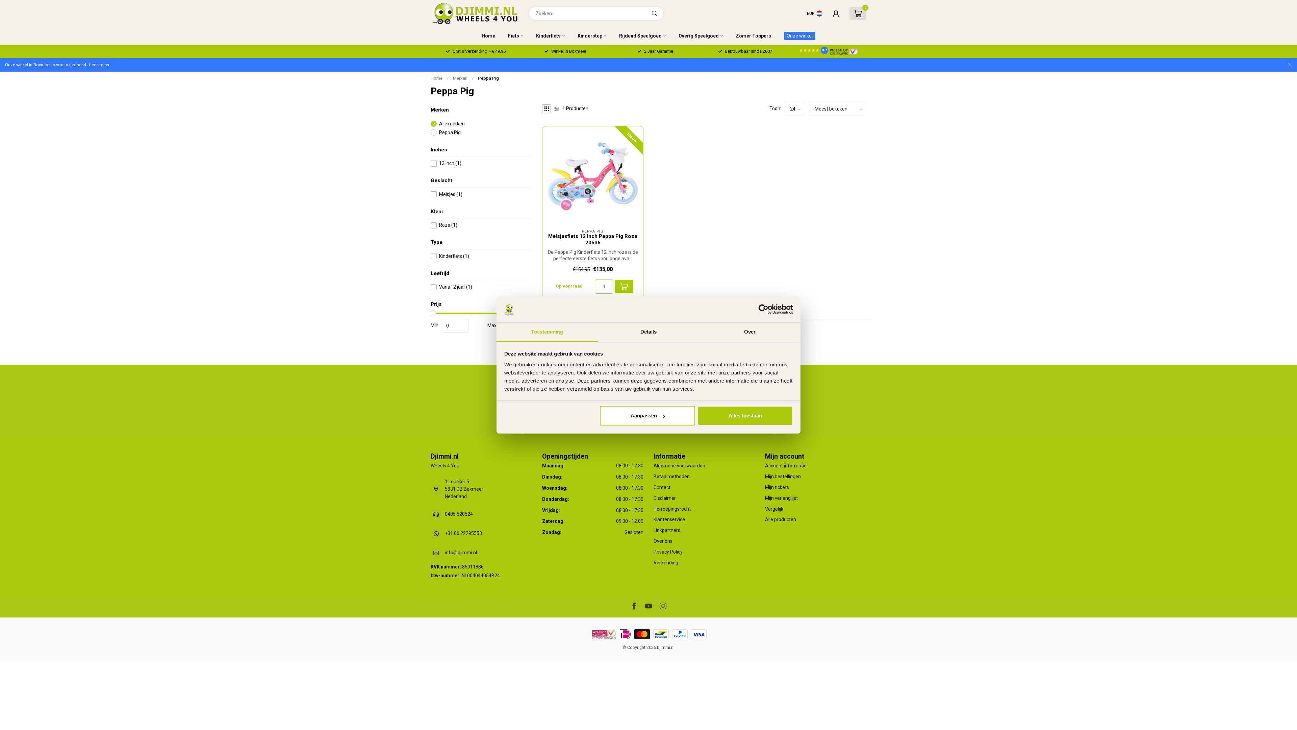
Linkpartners (667, 530)
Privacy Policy (668, 552)
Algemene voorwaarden (679, 465)
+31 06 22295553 (463, 533)
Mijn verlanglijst (781, 498)
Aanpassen (644, 415)
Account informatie (786, 465)
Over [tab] (750, 332)
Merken (460, 78)
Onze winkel (800, 36)
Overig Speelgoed (699, 36)
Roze (448, 225)
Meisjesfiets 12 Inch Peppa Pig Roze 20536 (592, 239)
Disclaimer (665, 498)
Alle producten (780, 519)
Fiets (513, 36)
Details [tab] (648, 332)
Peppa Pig (488, 78)
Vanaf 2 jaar (455, 287)
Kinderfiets (548, 36)
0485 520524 (459, 514)
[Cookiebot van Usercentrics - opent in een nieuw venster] (763, 310)
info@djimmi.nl (461, 552)
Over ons (663, 541)
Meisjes (450, 194)
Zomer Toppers (753, 36)
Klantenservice (669, 519)
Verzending (666, 562)
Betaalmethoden (672, 476)
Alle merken (452, 123)
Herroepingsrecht (672, 509)
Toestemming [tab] (547, 332)
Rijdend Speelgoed (640, 36)
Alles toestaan (745, 415)
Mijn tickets (777, 487)
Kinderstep (590, 36)
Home (488, 36)
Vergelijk (774, 509)
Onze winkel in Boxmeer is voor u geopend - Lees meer (57, 64)
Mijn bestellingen (783, 476)
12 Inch (450, 163)
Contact (662, 487)
